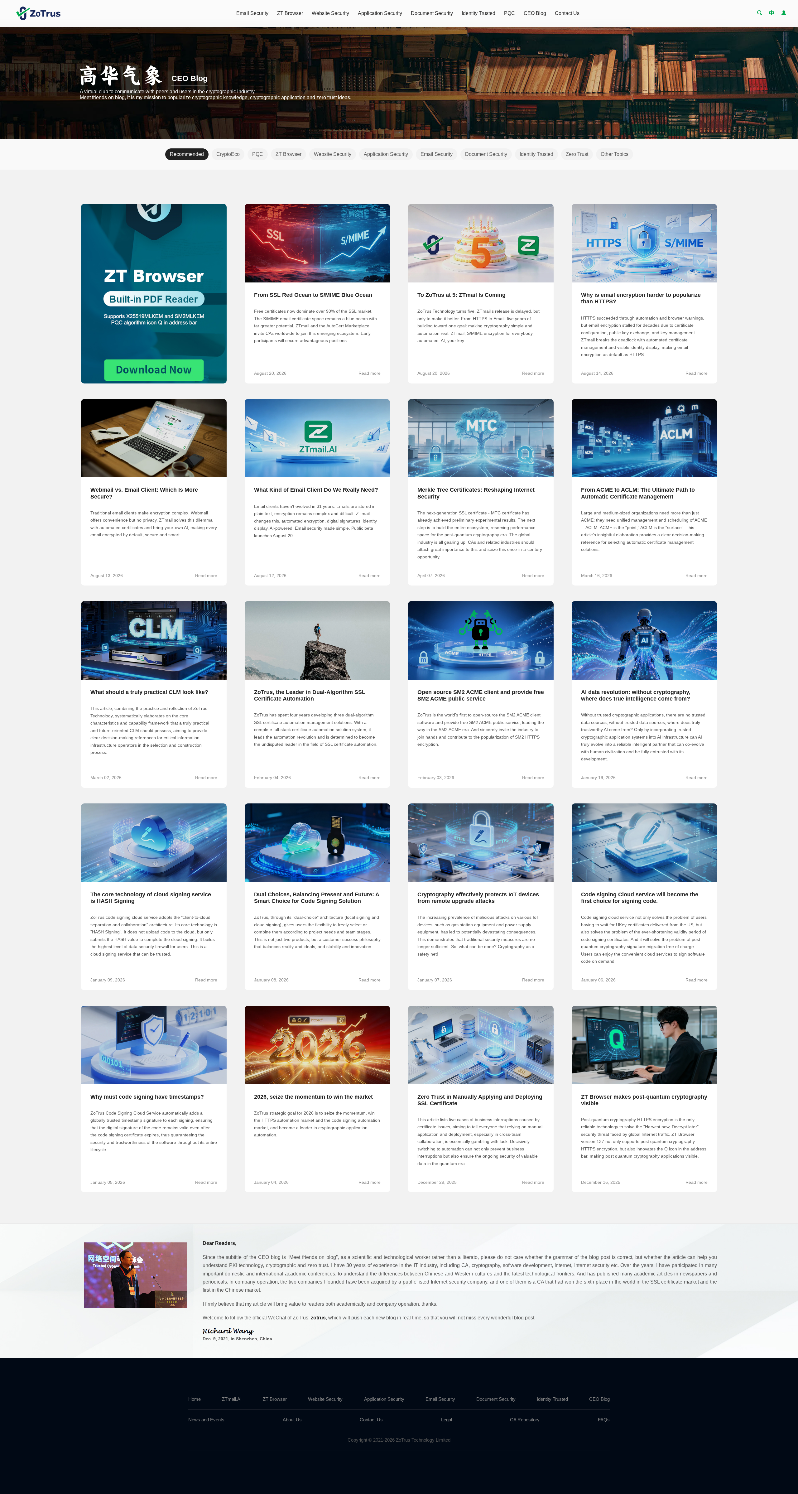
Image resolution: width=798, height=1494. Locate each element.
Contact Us (567, 13)
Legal (446, 1419)
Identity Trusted (478, 13)
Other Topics (614, 154)
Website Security (330, 13)
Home (194, 1399)
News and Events (206, 1419)
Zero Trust (577, 154)
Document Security (432, 13)
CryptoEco (228, 154)
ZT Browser (290, 13)
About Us (292, 1419)
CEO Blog (535, 13)
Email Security (252, 13)
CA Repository (525, 1419)
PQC (509, 13)
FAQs (604, 1419)
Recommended (187, 154)
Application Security (380, 13)
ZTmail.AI (232, 1399)
